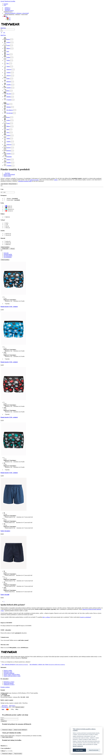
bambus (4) (8, 243)
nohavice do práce (34, 179)
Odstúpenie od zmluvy (9, 684)
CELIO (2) (8, 235)
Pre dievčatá (9, 113)
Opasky (8, 159)
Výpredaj (8, 99)
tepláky (56, 179)
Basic (8, 90)
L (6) (6, 224)
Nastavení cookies (20, 707)
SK (6, 16)
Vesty (8, 54)
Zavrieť (2, 1)
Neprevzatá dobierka (9, 683)
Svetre (8, 45)
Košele (8, 57)
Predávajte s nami (8, 671)
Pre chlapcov (9, 110)
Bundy (8, 39)
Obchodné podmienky (9, 673)
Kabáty (8, 42)
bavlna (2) (7, 241)
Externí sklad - (13, 200)
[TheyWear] (9, 654)
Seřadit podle (5, 248)
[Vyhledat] (2, 31)
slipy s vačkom (46, 617)
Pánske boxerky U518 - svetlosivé (9, 306)
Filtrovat (12, 248)
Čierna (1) (9, 207)
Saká (7, 51)
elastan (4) (7, 244)
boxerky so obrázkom (85, 617)
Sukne (8, 66)
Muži (2, 28)
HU (10, 19)
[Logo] (10, 26)
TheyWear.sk (5, 707)
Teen (7, 104)
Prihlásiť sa (3, 721)
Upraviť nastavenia (78, 746)
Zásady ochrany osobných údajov (12, 674)
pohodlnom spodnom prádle (25, 181)
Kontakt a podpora (5, 687)
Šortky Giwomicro (5, 531)
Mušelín (8, 96)
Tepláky (8, 72)
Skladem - (12, 198)
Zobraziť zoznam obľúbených (20, 729)
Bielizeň (8, 81)
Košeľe (8, 135)
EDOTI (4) (8, 233)
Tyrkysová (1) (10, 209)
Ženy (4, 28)
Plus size (8, 93)
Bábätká (8, 107)
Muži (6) (7, 217)
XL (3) (7, 226)
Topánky (8, 87)
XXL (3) (7, 227)
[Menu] (6, 32)
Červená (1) (10, 211)
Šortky (8, 78)
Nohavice (8, 69)
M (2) (6, 223)
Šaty (7, 63)
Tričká (8, 60)
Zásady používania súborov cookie (12, 676)
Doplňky (8, 84)
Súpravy (8, 75)
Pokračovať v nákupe (7, 729)
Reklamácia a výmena (9, 681)
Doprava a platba (8, 670)
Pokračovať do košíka (10, 1)
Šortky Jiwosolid (5, 594)
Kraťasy (8, 147)
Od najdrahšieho (8, 257)
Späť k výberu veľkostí (7, 737)
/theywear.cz (12, 705)
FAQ (5, 5)
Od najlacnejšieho (8, 255)
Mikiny (8, 48)
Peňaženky (9, 156)
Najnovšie (6, 253)
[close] (1, 34)
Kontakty (6, 3)
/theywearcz (5, 705)
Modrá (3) (9, 206)
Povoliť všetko (79, 750)
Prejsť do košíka (18, 753)
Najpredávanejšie (8, 254)
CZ (9, 18)
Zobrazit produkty (5, 247)
